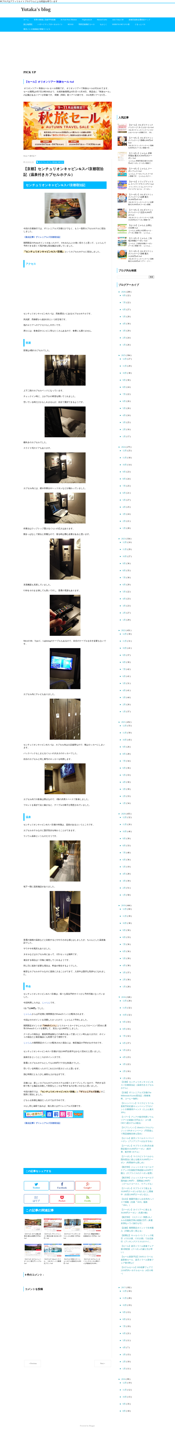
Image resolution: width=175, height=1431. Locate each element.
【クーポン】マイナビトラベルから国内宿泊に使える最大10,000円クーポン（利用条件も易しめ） (137, 1159)
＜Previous (33, 1363)
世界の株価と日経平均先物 (44, 20)
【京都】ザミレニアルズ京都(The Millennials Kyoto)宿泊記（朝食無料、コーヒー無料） (136, 1095)
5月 (124, 316)
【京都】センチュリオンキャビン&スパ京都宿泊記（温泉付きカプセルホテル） (137, 1085)
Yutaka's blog (36, 9)
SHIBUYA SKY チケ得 (121, 24)
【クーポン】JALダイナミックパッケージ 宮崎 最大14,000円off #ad (140, 253)
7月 (124, 302)
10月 (125, 373)
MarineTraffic (102, 20)
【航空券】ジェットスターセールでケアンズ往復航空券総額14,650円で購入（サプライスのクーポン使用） (137, 1170)
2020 (123, 814)
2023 (123, 539)
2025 (123, 355)
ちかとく (103, 24)
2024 (123, 447)
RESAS (70, 24)
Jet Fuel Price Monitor (69, 20)
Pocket (62, 1201)
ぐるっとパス (140, 24)
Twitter (36, 1187)
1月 (124, 345)
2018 (123, 997)
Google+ (88, 1187)
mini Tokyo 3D (117, 20)
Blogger (92, 1426)
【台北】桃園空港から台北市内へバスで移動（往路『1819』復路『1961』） (137, 1202)
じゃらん (46, 1003)
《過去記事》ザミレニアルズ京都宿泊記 (41, 237)
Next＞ (102, 1363)
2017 (123, 1287)
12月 (125, 359)
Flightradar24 (87, 20)
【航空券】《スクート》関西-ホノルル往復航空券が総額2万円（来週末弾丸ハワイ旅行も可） (137, 1220)
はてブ (36, 1198)
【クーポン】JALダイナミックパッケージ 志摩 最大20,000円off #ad (140, 197)
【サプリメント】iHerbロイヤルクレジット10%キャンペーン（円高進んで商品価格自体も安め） (137, 1130)
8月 (124, 295)
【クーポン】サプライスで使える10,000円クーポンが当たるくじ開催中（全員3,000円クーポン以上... (137, 1191)
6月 (124, 309)
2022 (123, 630)
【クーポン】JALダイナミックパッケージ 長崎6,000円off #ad (140, 140)
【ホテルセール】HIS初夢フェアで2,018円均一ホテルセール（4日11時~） (137, 1270)
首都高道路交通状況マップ (139, 20)
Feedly (87, 1201)
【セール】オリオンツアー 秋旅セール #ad (49, 81)
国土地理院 (27, 24)
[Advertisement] (67, 52)
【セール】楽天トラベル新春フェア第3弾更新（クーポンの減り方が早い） (137, 1249)
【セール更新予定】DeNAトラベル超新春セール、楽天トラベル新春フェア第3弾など (137, 1260)
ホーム (26, 20)
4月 (124, 324)
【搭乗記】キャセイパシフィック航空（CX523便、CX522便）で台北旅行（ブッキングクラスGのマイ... (137, 1238)
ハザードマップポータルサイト (50, 24)
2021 (123, 722)
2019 (123, 905)
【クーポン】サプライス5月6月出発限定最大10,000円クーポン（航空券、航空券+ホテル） (137, 1149)
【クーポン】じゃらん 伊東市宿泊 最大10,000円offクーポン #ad (140, 155)
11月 (125, 366)
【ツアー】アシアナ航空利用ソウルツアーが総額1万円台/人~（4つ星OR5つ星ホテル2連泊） (137, 1120)
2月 (124, 338)
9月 (124, 380)
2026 (123, 292)
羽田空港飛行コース (87, 24)
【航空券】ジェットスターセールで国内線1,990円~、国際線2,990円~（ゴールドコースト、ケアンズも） (137, 1181)
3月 (124, 331)
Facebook (62, 1187)
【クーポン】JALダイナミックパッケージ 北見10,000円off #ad (140, 212)
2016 (123, 1379)
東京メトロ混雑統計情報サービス (36, 29)
